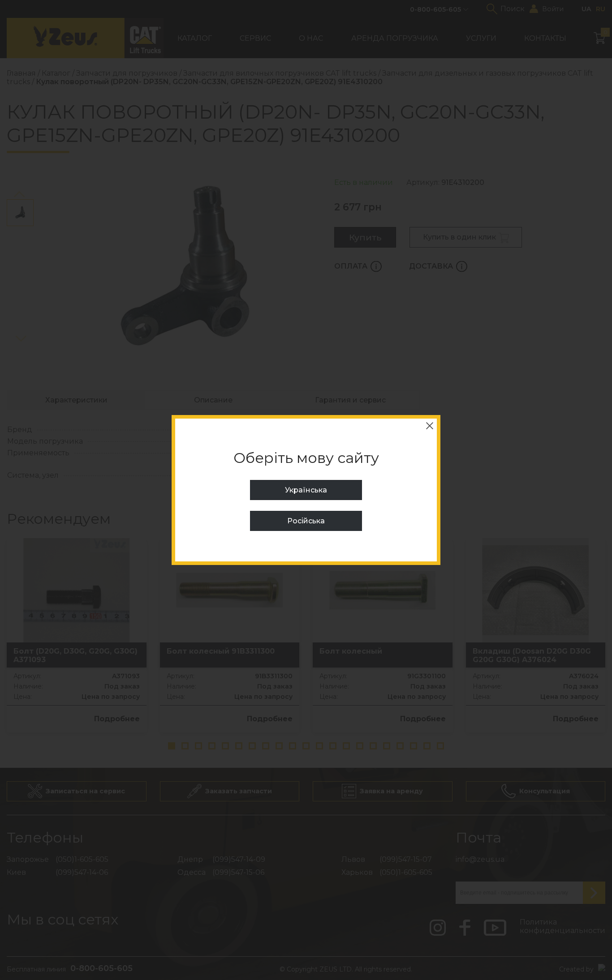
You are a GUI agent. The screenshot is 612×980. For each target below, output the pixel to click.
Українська (306, 490)
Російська (306, 521)
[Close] (429, 426)
